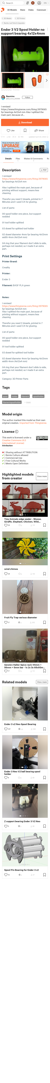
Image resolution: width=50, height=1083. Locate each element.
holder (14, 396)
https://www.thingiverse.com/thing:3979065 (25, 178)
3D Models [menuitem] (12, 10)
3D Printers (21, 18)
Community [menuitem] (42, 10)
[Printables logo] (2, 10)
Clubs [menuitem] (31, 10)
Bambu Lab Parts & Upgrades (14, 23)
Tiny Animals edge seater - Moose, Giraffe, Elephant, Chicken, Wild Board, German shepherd (22, 520)
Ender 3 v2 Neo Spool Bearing (20, 724)
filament (25, 396)
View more (42, 476)
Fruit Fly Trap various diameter (20, 617)
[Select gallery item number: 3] (25, 514)
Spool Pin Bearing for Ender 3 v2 (21, 870)
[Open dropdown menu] (47, 29)
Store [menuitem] (22, 10)
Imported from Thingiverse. (33, 422)
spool (5, 396)
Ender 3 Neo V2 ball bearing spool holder (22, 772)
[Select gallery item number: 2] (23, 514)
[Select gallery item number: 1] (20, 514)
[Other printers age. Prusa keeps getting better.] (25, 147)
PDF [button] (45, 170)
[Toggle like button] (5, 525)
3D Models (7, 18)
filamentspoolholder (12, 402)
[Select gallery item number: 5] (29, 514)
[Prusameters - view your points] (33, 3)
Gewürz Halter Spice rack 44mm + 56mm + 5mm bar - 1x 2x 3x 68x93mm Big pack (24, 666)
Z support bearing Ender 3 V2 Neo (22, 821)
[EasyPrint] (28, 3)
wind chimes (11, 569)
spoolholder (38, 396)
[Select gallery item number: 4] (27, 514)
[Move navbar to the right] (47, 10)
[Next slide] (46, 80)
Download (26, 122)
